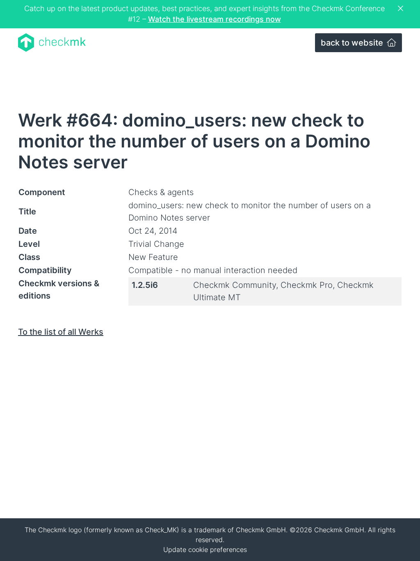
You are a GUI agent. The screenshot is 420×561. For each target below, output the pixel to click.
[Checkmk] (52, 42)
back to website (353, 43)
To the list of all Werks (60, 332)
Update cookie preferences (205, 549)
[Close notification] (401, 8)
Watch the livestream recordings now (214, 19)
